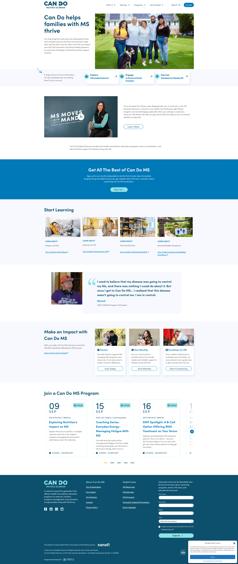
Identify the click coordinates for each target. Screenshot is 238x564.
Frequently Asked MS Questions (136, 502)
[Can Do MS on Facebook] (45, 509)
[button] (234, 543)
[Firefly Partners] (68, 559)
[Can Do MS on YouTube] (62, 509)
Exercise (123, 5)
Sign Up (118, 189)
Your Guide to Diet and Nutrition (133, 252)
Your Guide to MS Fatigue (56, 252)
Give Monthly (144, 368)
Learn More (133, 126)
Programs (138, 5)
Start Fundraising (178, 368)
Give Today (110, 368)
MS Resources (129, 487)
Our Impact (91, 492)
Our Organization (93, 487)
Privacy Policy (218, 561)
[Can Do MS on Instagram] (56, 509)
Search (174, 5)
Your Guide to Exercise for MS (95, 251)
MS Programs (128, 497)
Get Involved (155, 5)
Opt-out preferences (208, 561)
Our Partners (91, 497)
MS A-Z (109, 5)
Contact (89, 502)
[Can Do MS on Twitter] (51, 509)
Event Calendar (129, 507)
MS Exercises (128, 492)
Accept (212, 557)
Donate (189, 5)
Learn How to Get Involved (55, 353)
